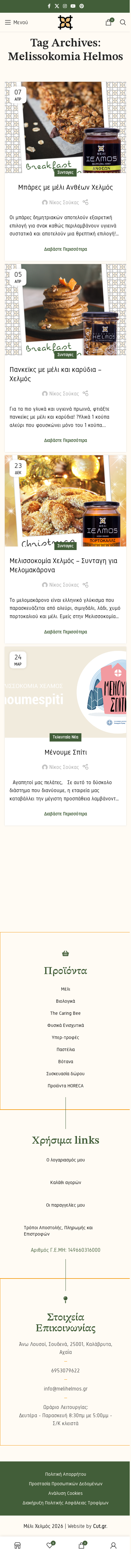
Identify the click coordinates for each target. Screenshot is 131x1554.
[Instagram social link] (65, 6)
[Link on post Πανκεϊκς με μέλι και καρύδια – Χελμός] (65, 309)
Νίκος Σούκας (64, 202)
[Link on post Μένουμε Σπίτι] (65, 692)
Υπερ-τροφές (65, 1037)
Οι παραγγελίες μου (65, 1205)
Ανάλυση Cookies (65, 1493)
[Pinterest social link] (82, 6)
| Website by (85, 1526)
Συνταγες (65, 172)
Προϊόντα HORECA (66, 1086)
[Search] (123, 22)
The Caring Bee (65, 1013)
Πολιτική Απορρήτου (65, 1474)
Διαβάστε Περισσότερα (65, 249)
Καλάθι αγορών (65, 1182)
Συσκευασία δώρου (65, 1074)
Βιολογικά (65, 1001)
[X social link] (57, 6)
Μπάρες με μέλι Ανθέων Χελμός (65, 187)
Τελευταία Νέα (65, 737)
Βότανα (65, 1061)
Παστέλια (66, 1049)
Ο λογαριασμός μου (65, 1160)
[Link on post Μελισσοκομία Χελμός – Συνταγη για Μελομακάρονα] (65, 501)
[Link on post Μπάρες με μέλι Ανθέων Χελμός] (65, 127)
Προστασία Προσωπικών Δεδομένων (65, 1484)
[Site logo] (65, 22)
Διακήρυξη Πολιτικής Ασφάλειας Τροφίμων (65, 1503)
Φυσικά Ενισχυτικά (65, 1025)
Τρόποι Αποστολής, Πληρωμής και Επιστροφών (58, 1231)
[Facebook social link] (49, 6)
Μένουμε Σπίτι (66, 752)
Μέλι (65, 989)
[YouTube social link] (73, 6)
